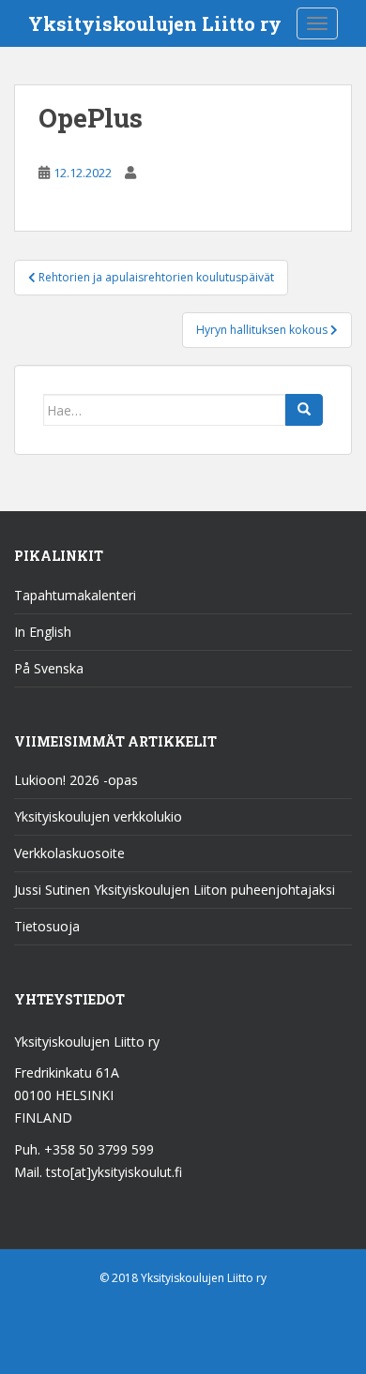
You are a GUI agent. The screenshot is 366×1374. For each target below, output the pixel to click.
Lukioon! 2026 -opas (76, 780)
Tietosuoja (47, 926)
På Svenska (49, 668)
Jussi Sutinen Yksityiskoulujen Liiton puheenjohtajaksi (174, 889)
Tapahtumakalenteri (75, 595)
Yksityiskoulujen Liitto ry (155, 23)
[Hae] (304, 410)
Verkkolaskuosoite (69, 853)
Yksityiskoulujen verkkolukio (98, 816)
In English (42, 632)
